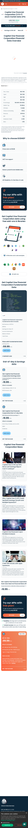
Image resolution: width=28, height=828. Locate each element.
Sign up (24, 4)
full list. (14, 663)
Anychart (25, 73)
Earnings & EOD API (9, 30)
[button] (14, 820)
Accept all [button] (7, 825)
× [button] (26, 813)
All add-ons (15, 274)
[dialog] (14, 819)
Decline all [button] (20, 825)
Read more (13, 819)
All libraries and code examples (15, 255)
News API (20, 30)
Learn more (23, 1)
